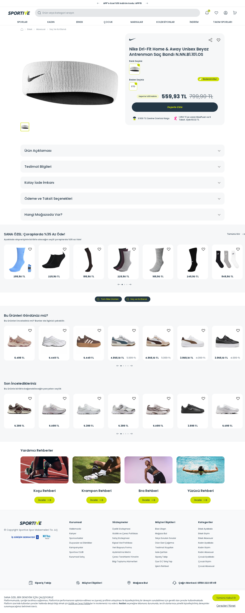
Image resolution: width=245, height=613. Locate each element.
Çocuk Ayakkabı (206, 557)
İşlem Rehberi (162, 566)
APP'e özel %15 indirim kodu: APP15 (122, 3)
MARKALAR (136, 22)
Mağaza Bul (161, 533)
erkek (29, 29)
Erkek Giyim (204, 533)
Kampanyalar (76, 547)
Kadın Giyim (204, 547)
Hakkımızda (75, 529)
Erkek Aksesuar (205, 538)
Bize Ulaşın (160, 529)
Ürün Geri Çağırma (164, 543)
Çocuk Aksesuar (206, 566)
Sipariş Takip (161, 557)
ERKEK (79, 22)
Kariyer (72, 533)
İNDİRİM (194, 22)
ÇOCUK (108, 22)
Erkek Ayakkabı (205, 529)
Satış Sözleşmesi (121, 538)
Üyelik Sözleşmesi (121, 529)
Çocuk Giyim (204, 561)
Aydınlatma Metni (121, 552)
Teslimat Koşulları (164, 547)
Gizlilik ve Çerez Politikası (125, 533)
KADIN (50, 22)
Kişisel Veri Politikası (122, 543)
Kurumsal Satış (76, 557)
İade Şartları (161, 552)
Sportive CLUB (76, 552)
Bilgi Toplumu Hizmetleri (124, 561)
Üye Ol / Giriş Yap (163, 561)
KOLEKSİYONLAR (165, 22)
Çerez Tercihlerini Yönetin (125, 557)
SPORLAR (22, 22)
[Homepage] (19, 13)
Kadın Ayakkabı (205, 543)
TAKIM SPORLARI (222, 22)
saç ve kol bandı (58, 29)
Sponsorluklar (76, 538)
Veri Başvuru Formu (122, 547)
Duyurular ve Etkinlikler (80, 543)
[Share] (210, 40)
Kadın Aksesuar (206, 552)
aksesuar (41, 29)
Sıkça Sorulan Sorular (165, 538)
